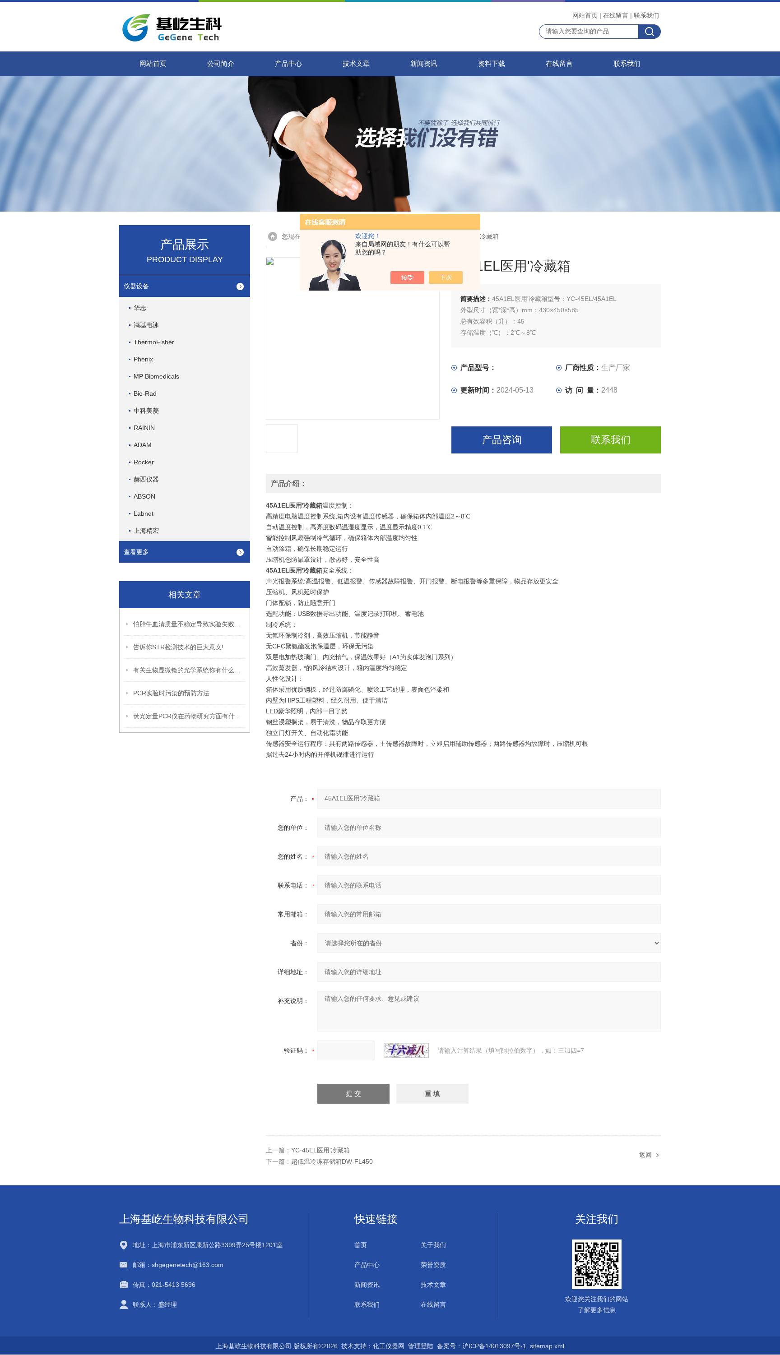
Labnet (143, 513)
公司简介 (220, 63)
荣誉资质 (433, 1264)
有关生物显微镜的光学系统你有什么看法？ (189, 670)
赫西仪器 (146, 479)
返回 (645, 1154)
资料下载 (491, 63)
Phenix (143, 359)
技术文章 (356, 63)
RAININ (144, 427)
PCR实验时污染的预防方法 (171, 693)
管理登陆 (420, 1346)
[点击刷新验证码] (406, 1050)
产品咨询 (502, 439)
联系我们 (646, 15)
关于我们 (433, 1245)
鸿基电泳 (146, 324)
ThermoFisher (154, 342)
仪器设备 (136, 286)
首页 (360, 1245)
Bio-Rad (145, 393)
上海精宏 (146, 530)
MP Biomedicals (156, 376)
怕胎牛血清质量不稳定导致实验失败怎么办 (189, 624)
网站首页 (585, 15)
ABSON (144, 496)
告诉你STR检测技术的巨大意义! (178, 647)
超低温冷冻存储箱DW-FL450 (332, 1161)
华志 (140, 307)
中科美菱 (146, 410)
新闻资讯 (423, 63)
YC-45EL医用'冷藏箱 (320, 1150)
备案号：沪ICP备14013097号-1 (481, 1346)
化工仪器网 (388, 1346)
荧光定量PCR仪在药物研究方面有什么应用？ (189, 716)
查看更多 (136, 551)
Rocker (144, 462)
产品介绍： (289, 483)
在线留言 (615, 15)
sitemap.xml (547, 1346)
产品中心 (288, 63)
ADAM (143, 445)
